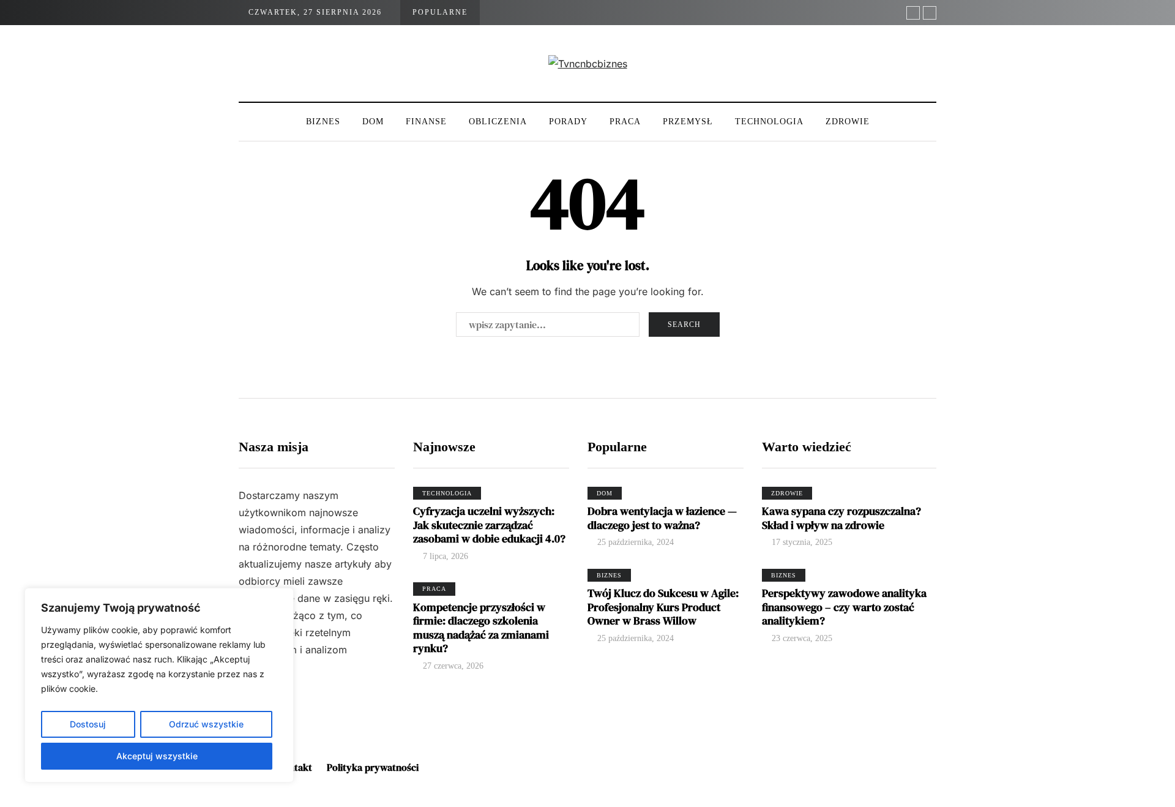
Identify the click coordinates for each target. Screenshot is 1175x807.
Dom (373, 121)
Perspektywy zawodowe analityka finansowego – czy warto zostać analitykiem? (844, 606)
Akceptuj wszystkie (157, 756)
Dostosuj (88, 724)
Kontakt (294, 767)
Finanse (426, 121)
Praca (625, 121)
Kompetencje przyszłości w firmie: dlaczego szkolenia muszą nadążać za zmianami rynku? (481, 627)
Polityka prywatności (373, 767)
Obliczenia (498, 121)
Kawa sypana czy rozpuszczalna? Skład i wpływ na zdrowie (841, 518)
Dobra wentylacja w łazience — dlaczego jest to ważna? (662, 518)
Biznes (323, 121)
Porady (568, 121)
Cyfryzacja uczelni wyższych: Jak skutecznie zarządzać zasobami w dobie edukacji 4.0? (489, 524)
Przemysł (688, 121)
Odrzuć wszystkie (206, 724)
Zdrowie (848, 121)
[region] (159, 685)
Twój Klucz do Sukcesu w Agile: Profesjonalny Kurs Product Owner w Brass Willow (663, 606)
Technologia (769, 121)
